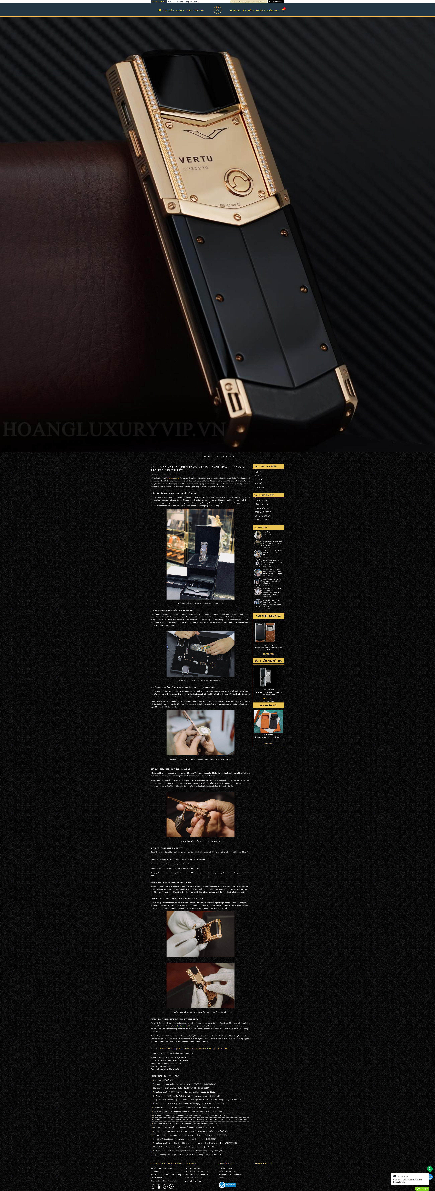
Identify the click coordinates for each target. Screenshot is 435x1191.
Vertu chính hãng (225, 1168)
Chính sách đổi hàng (192, 1168)
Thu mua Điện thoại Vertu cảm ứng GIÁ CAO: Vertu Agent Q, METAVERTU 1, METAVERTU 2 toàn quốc (200, 1119)
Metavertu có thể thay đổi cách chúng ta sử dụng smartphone (183, 1127)
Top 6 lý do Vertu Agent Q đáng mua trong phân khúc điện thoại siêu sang (188, 1123)
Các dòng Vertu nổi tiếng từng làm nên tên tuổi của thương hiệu (184, 1139)
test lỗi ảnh (163, 1080)
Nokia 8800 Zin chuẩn (227, 1171)
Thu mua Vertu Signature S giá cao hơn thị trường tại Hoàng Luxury (186, 1108)
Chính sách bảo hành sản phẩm (197, 1171)
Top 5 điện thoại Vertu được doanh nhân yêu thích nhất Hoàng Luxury (187, 1155)
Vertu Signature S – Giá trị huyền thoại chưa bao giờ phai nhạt (184, 1092)
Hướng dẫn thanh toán (193, 1181)
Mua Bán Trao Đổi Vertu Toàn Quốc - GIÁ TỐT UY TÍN (181, 1088)
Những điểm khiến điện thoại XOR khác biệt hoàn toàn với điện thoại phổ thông (190, 1131)
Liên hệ (221, 1178)
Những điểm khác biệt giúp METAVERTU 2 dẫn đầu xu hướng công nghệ (188, 1096)
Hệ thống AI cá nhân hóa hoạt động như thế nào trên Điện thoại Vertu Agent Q (190, 1115)
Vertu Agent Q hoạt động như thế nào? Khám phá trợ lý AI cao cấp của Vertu (190, 1135)
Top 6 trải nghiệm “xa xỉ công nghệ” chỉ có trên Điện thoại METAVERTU (187, 1111)
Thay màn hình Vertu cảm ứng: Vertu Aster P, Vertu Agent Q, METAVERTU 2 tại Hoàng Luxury (197, 1100)
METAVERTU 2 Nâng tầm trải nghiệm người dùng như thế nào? (184, 1147)
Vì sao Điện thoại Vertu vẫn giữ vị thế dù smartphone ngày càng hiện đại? (188, 1104)
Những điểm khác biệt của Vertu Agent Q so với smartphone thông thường (189, 1151)
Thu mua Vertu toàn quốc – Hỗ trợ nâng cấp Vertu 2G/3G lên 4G (184, 1084)
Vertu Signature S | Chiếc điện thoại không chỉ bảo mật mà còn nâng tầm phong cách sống (195, 1143)
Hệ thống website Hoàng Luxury (231, 1174)
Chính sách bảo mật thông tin (196, 1174)
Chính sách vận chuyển (193, 1178)
